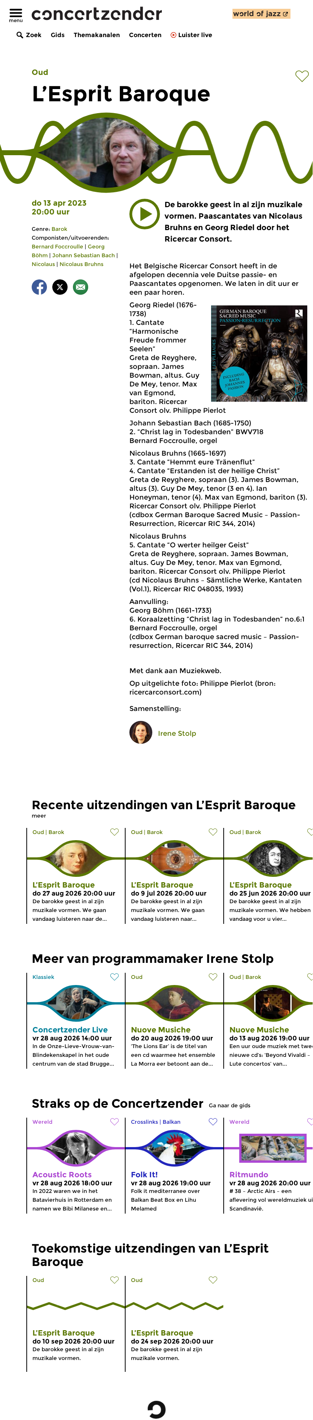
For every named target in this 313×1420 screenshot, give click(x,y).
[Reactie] (80, 288)
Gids (58, 35)
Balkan (172, 1121)
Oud (40, 72)
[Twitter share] (60, 288)
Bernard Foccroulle (57, 246)
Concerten (145, 35)
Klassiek (43, 977)
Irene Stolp (177, 733)
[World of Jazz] (261, 14)
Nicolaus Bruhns (81, 264)
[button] (144, 214)
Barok (59, 229)
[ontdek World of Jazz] (261, 14)
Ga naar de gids (229, 1105)
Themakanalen (97, 35)
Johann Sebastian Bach (83, 255)
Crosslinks (144, 1121)
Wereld (42, 1121)
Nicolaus (43, 264)
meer (39, 815)
